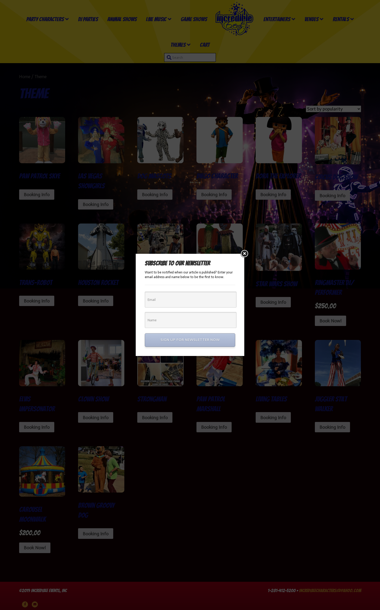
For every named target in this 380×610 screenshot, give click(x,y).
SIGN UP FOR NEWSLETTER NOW (190, 340)
